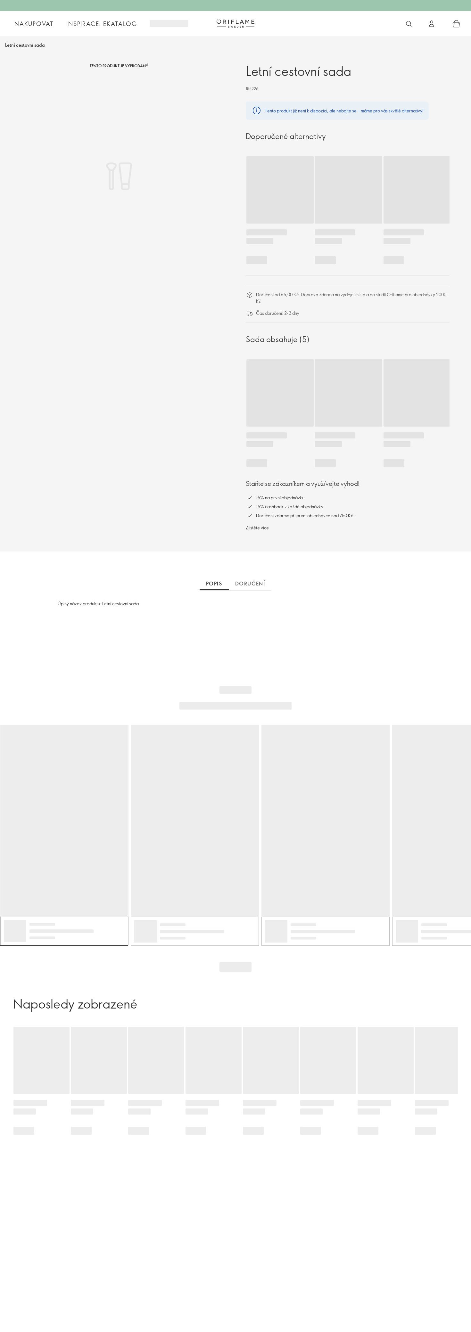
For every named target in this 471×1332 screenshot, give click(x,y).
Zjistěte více (257, 528)
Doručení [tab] (250, 583)
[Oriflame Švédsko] (235, 23)
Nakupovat (34, 24)
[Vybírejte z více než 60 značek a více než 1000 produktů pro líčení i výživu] (409, 24)
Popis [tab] (214, 583)
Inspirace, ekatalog (101, 24)
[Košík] (456, 23)
